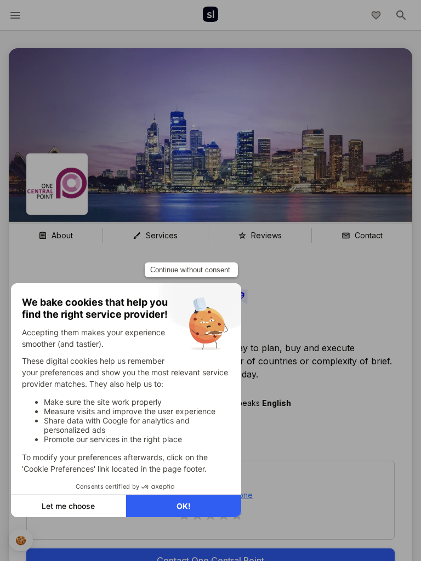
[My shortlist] (376, 15)
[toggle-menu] (15, 15)
